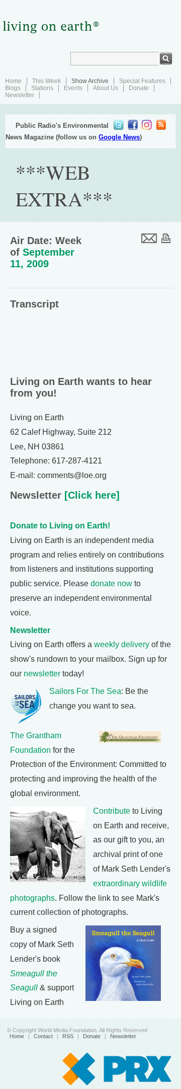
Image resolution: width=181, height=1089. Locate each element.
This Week (46, 81)
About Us (105, 88)
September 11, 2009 (42, 258)
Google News (119, 137)
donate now (111, 583)
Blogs (13, 88)
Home (13, 81)
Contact (43, 1036)
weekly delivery (121, 644)
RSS (67, 1036)
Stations (42, 88)
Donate (139, 88)
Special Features (142, 81)
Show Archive (90, 81)
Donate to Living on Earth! (60, 525)
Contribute (111, 811)
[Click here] (90, 495)
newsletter (42, 673)
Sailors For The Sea (85, 691)
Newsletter (19, 95)
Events (73, 88)
